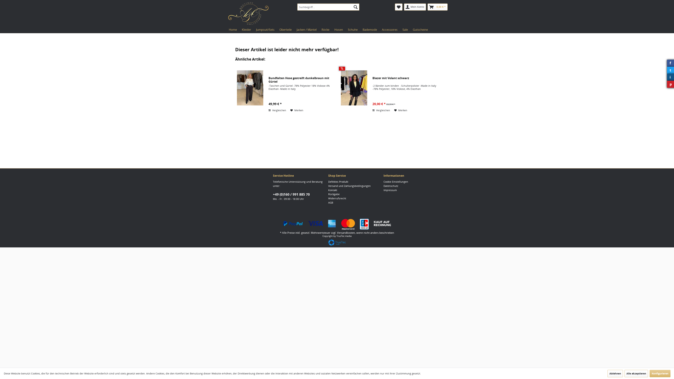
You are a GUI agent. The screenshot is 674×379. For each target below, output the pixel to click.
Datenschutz (391, 186)
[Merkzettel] (398, 7)
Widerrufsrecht (337, 198)
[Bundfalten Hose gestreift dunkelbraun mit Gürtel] (250, 87)
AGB (330, 202)
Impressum (390, 190)
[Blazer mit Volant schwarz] (354, 87)
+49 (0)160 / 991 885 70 (291, 194)
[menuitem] (328, 7)
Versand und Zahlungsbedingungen (349, 186)
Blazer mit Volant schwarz (390, 78)
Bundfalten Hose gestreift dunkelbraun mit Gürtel (299, 79)
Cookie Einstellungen (396, 181)
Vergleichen (279, 110)
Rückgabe (334, 194)
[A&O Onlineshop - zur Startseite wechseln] (248, 13)
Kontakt (332, 190)
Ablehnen (615, 373)
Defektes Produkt (338, 181)
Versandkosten (346, 232)
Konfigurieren (660, 373)
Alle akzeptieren (636, 373)
